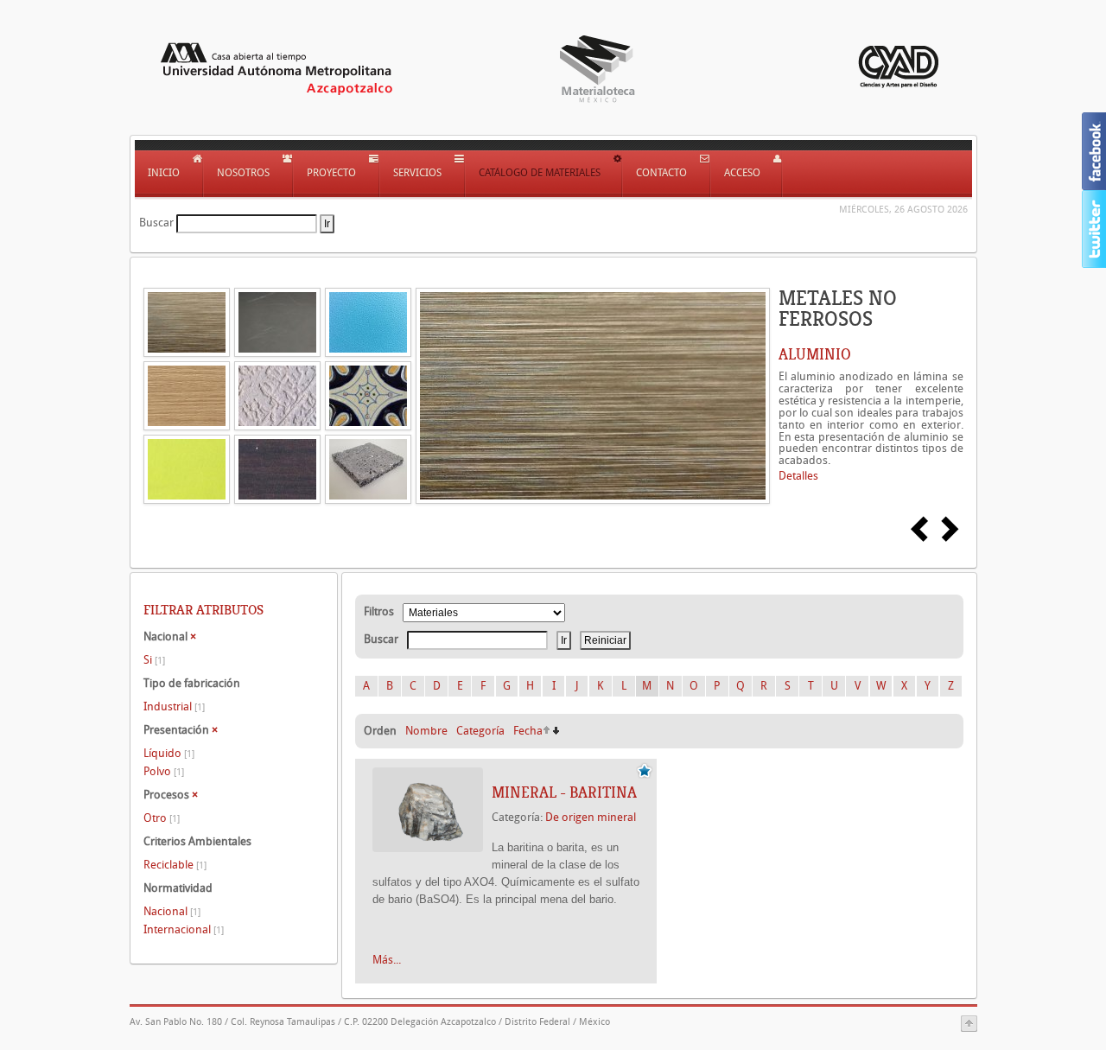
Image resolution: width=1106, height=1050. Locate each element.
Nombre (426, 730)
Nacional (171, 911)
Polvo (163, 771)
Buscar (156, 222)
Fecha (528, 730)
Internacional (183, 929)
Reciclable (175, 864)
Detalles (798, 475)
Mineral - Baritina (564, 792)
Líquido (168, 753)
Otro (161, 817)
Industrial (174, 706)
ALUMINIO (815, 354)
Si (154, 659)
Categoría (480, 730)
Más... (386, 959)
